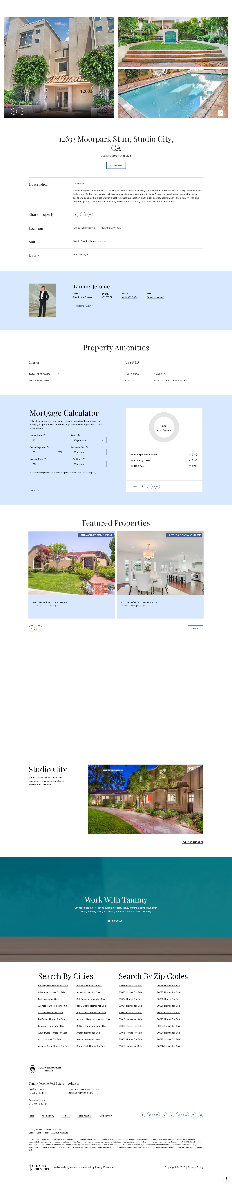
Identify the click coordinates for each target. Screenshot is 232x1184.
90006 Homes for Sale (130, 1039)
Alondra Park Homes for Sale (53, 1005)
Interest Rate (36, 459)
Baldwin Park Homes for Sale (91, 1026)
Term (73, 435)
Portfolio (66, 1116)
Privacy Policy (195, 1167)
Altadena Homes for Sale (89, 985)
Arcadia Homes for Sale (50, 1012)
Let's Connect (106, 1116)
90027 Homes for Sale (168, 992)
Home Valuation (85, 1116)
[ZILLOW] (200, 1114)
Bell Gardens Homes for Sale (91, 1005)
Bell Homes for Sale (48, 999)
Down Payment (37, 447)
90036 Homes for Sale (130, 992)
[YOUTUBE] (193, 1114)
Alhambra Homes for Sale (51, 992)
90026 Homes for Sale (168, 1032)
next (39, 628)
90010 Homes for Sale (168, 1012)
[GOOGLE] (164, 1114)
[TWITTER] (186, 1114)
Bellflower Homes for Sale (51, 1019)
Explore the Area (192, 842)
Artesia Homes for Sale (88, 1032)
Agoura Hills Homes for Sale (91, 1012)
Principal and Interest (145, 454)
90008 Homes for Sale (168, 1046)
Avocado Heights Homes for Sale (93, 1019)
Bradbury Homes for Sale (51, 1026)
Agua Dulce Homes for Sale (52, 1032)
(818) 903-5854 (129, 297)
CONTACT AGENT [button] (84, 306)
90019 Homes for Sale (130, 1019)
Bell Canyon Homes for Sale (91, 999)
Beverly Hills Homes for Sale (53, 985)
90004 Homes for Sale (130, 1005)
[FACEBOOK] (142, 1114)
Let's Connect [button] (116, 921)
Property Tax (77, 447)
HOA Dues (76, 459)
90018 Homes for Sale (168, 1039)
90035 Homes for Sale (168, 999)
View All (195, 628)
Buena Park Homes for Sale (90, 1046)
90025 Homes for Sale (168, 1019)
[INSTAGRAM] (150, 1114)
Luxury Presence (104, 1167)
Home (31, 1116)
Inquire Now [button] (116, 165)
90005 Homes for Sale (130, 1026)
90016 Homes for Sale (130, 1032)
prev (32, 628)
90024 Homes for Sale (130, 999)
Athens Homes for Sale (88, 992)
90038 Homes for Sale (168, 985)
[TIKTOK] (171, 1114)
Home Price (36, 435)
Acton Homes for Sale (49, 1039)
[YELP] (179, 1114)
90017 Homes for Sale (130, 1046)
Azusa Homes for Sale (88, 1039)
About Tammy (48, 1116)
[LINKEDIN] (157, 1114)
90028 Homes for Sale (130, 985)
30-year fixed (80, 440)
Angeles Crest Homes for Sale (53, 1046)
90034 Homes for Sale (168, 1026)
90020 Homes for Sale (130, 1012)
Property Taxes (142, 460)
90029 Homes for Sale (168, 1005)
